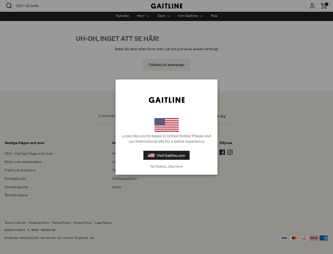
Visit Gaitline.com (171, 155)
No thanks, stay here (166, 166)
